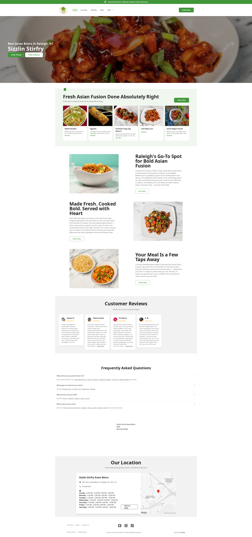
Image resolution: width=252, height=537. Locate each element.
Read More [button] (100, 346)
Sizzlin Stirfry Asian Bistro (126, 424)
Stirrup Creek (92, 408)
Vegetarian (85, 389)
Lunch (82, 398)
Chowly (182, 532)
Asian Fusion (67, 389)
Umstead (84, 408)
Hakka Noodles (124, 380)
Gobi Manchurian (80, 380)
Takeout (76, 398)
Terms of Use (71, 532)
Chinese (75, 389)
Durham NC (76, 408)
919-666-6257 (86, 486)
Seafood (92, 389)
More (109, 10)
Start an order (127, 507)
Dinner (87, 398)
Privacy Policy (82, 532)
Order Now (186, 10)
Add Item (67, 135)
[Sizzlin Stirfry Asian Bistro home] (63, 10)
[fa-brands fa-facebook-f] (119, 525)
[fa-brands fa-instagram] (126, 525)
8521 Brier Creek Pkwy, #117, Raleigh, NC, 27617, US (99, 482)
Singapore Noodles (105, 380)
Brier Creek (135, 2)
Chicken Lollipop (92, 380)
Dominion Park (102, 408)
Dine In (65, 398)
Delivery (71, 398)
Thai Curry (115, 380)
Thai (79, 389)
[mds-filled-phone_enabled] (132, 525)
